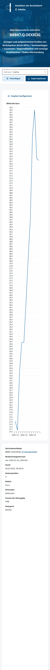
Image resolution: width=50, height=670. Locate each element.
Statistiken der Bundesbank (28, 5)
